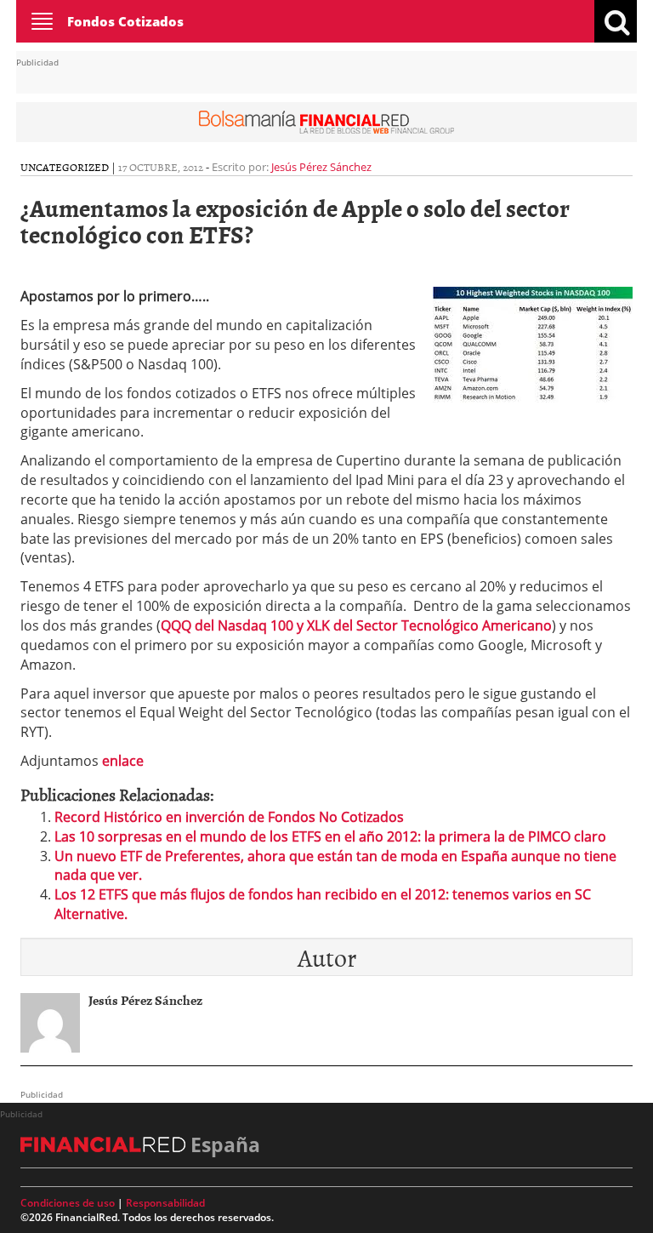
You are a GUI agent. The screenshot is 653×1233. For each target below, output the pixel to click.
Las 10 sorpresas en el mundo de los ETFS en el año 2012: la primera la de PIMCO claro (330, 836)
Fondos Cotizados (125, 21)
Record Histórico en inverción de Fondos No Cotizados (229, 817)
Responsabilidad (165, 1203)
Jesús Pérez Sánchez (321, 166)
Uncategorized (64, 166)
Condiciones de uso (67, 1203)
